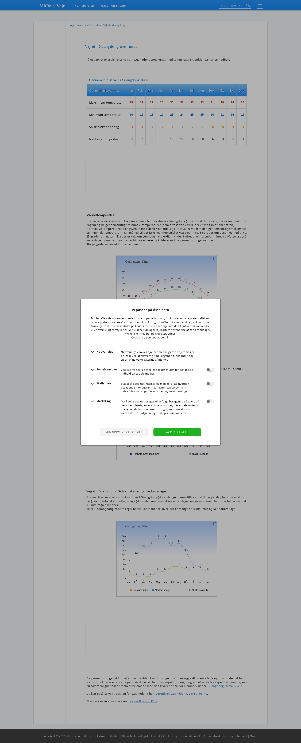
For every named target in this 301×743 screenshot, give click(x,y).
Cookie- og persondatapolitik (150, 337)
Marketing (104, 401)
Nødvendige (105, 351)
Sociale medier (107, 369)
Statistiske (104, 383)
